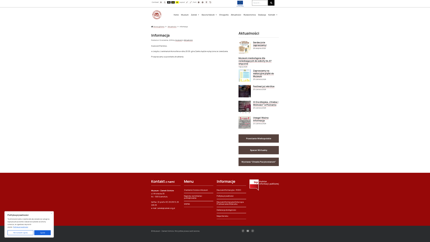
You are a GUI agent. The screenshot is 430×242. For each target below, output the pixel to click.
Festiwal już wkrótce (263, 86)
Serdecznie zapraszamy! (260, 44)
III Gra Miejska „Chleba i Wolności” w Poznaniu (265, 103)
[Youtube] (247, 230)
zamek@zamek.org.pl (166, 208)
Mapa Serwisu (222, 216)
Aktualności (172, 27)
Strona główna (158, 27)
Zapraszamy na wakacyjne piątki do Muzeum (263, 73)
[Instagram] (252, 230)
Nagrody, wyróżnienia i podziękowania (193, 197)
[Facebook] (243, 230)
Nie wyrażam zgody (20, 233)
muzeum (178, 40)
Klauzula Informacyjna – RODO (229, 190)
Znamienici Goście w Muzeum (196, 190)
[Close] (51, 213)
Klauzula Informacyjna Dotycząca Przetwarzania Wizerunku (230, 203)
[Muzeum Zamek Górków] (156, 14)
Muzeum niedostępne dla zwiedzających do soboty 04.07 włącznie (255, 61)
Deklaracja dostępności (226, 210)
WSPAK (187, 204)
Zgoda (42, 233)
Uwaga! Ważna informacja (261, 119)
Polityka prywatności (20, 227)
